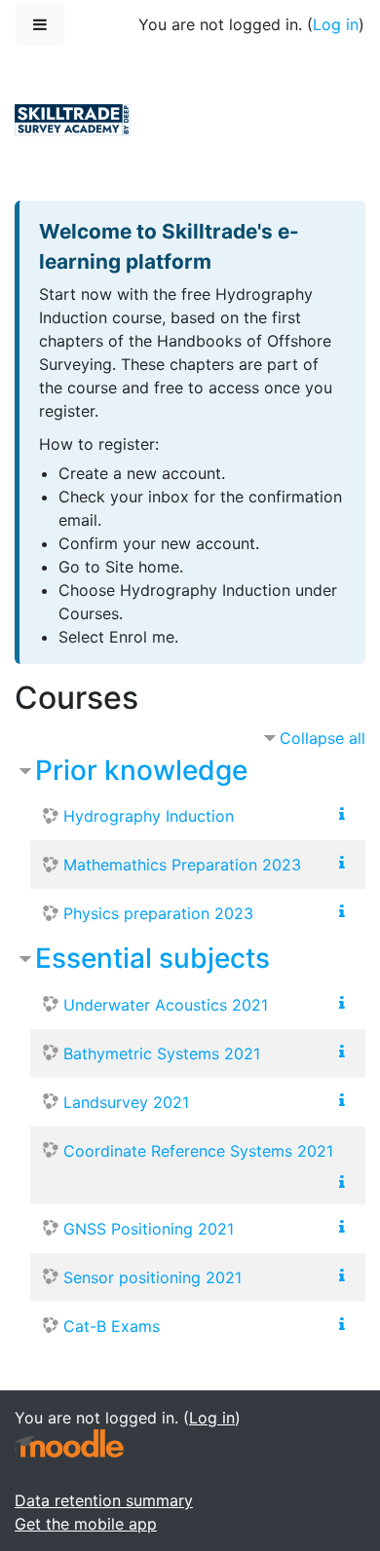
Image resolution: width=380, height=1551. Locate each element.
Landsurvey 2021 (126, 1102)
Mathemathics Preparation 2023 (182, 864)
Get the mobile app (86, 1523)
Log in (336, 24)
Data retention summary (104, 1500)
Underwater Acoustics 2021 (165, 1005)
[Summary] (346, 814)
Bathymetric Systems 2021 (161, 1053)
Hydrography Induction (148, 816)
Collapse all (322, 738)
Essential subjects (152, 958)
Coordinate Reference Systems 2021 (198, 1151)
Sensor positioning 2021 (152, 1277)
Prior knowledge (141, 770)
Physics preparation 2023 (158, 913)
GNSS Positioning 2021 (148, 1228)
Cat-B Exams (111, 1326)
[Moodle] (69, 1443)
